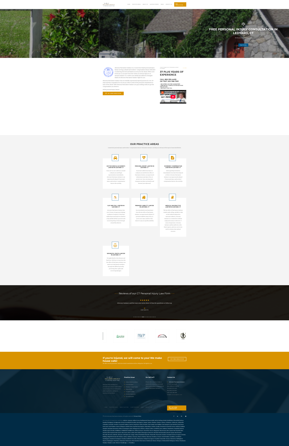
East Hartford (173, 424)
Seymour (135, 436)
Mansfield (176, 428)
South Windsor (165, 436)
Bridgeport (111, 422)
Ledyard (147, 428)
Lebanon (142, 428)
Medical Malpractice (131, 394)
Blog (142, 407)
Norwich (110, 434)
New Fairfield (176, 430)
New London (131, 432)
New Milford (138, 432)
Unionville (162, 438)
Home (128, 4)
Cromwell (121, 424)
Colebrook (174, 422)
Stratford (124, 438)
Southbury (172, 436)
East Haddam (158, 424)
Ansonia (130, 420)
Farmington (141, 426)
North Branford (162, 432)
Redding (105, 436)
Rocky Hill (115, 436)
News (162, 4)
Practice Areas (136, 4)
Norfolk (156, 432)
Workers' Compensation (132, 387)
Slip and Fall (129, 389)
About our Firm (124, 407)
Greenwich (163, 426)
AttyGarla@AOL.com (176, 394)
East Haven (181, 424)
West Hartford (135, 440)
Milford (137, 430)
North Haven (178, 432)
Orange (132, 434)
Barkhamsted (143, 420)
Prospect (178, 434)
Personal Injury (129, 384)
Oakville (115, 434)
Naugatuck (156, 430)
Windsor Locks (111, 442)
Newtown (150, 432)
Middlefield (124, 430)
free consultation (179, 4)
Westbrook (149, 440)
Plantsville (153, 434)
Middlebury (118, 430)
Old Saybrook (126, 434)
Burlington (140, 422)
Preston (174, 434)
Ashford (135, 420)
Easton (118, 426)
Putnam (183, 434)
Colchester (168, 422)
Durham (145, 424)
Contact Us (169, 4)
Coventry (116, 424)
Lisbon (151, 428)
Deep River (136, 424)
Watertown (128, 440)
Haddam (182, 426)
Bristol (123, 422)
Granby (158, 426)
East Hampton (166, 424)
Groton (173, 426)
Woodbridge (123, 442)
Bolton (181, 420)
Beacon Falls (151, 420)
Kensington (126, 428)
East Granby (151, 424)
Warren (105, 440)
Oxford (136, 434)
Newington (145, 432)
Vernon (168, 438)
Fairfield (135, 426)
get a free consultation (114, 93)
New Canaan (170, 430)
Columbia (105, 424)
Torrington (151, 438)
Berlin (156, 420)
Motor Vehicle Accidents (132, 382)
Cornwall (110, 424)
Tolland (146, 438)
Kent (131, 428)
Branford (105, 422)
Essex (131, 426)
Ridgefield (110, 436)
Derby (141, 424)
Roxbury (121, 436)
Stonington (118, 438)
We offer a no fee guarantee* (170, 84)
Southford (178, 436)
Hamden (105, 428)
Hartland (110, 428)
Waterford (122, 440)
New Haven (118, 432)
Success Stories (154, 4)
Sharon (140, 436)
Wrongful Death (130, 396)
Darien (131, 424)
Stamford (112, 438)
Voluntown (173, 438)
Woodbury (131, 442)
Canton (149, 422)
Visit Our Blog (144, 41)
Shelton (144, 436)
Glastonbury (148, 426)
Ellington (122, 426)
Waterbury (116, 440)
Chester (159, 422)
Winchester (183, 440)
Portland (169, 434)
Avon (138, 420)
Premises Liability (130, 391)
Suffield (129, 438)
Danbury (126, 424)
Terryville (134, 438)
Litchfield (156, 428)
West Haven (143, 440)
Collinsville (181, 422)
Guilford (178, 426)
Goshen (153, 426)
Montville (146, 430)
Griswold (168, 426)
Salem (125, 436)
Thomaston (140, 438)
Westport (159, 440)
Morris (151, 430)
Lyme (160, 428)
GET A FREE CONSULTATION (177, 359)
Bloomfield (176, 420)
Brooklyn (133, 422)
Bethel (165, 420)
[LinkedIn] (177, 416)
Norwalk (105, 434)
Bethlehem (170, 420)
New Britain (163, 430)
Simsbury (154, 436)
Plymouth (158, 434)
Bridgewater (117, 422)
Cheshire (154, 422)
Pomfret (164, 434)
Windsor (105, 442)
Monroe (141, 430)
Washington (110, 440)
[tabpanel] (144, 305)
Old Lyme (120, 434)
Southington (106, 438)
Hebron (121, 428)
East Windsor (112, 426)
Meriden (112, 430)
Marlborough (106, 430)
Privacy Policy (137, 416)
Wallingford (179, 438)
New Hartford (111, 432)
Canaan (145, 422)
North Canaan (170, 432)
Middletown (131, 430)
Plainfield (141, 434)
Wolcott (118, 442)
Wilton (177, 440)
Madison (165, 428)
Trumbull (156, 438)
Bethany (160, 420)
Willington (172, 440)
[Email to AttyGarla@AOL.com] (185, 416)
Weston (154, 440)
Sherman (149, 436)
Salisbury (129, 436)
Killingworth (136, 428)
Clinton (163, 422)
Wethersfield (165, 440)
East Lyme (105, 426)
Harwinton (115, 428)
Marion (182, 428)
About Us (145, 4)
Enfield (127, 426)
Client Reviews (135, 407)
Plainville (146, 434)
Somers (159, 436)
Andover (125, 420)
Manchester (171, 428)
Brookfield (128, 422)
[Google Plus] (181, 416)
